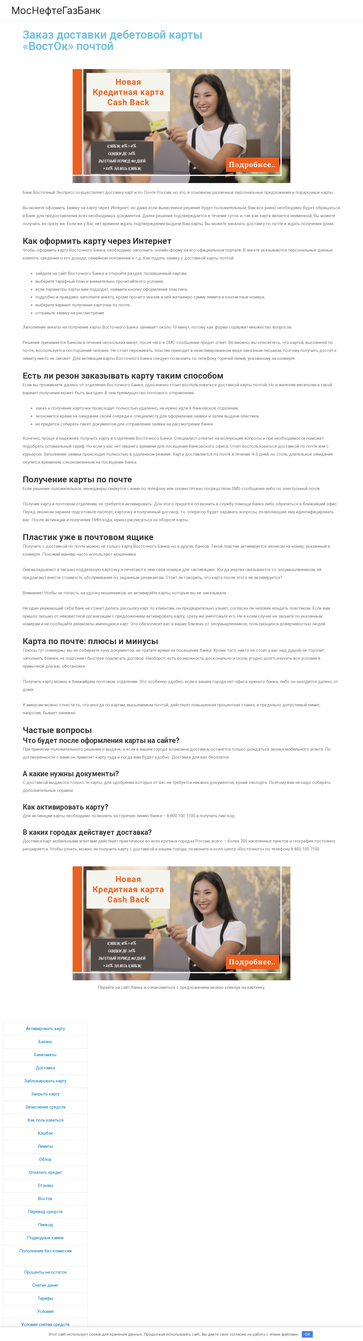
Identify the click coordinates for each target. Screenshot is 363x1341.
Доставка (45, 1067)
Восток (45, 1198)
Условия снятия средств (45, 1324)
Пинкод (45, 1224)
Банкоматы (45, 1054)
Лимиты (45, 1146)
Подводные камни (45, 1237)
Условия (45, 1311)
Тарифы (45, 1298)
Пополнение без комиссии (45, 1250)
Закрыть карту (45, 1094)
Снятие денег (45, 1285)
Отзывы (45, 1185)
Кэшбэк (45, 1133)
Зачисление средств (45, 1107)
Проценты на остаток (45, 1272)
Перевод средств (45, 1211)
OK (307, 1334)
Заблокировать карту (45, 1080)
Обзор (45, 1159)
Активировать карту (45, 1028)
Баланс (45, 1041)
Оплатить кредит (45, 1172)
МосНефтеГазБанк (56, 10)
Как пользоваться (46, 1120)
